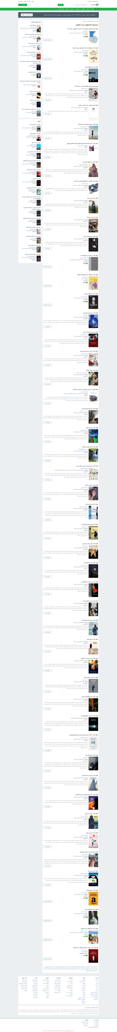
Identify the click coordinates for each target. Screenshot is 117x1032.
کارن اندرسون (84, 69)
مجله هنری (35, 996)
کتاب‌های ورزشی (33, 239)
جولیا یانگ (84, 31)
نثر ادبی (96, 990)
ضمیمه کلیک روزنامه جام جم (69, 93)
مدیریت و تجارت (24, 987)
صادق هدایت (32, 45)
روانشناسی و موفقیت (23, 983)
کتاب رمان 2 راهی (84, 438)
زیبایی (47, 985)
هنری (48, 996)
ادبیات (92, 9)
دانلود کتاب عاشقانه (64, 245)
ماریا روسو (84, 50)
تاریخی (84, 985)
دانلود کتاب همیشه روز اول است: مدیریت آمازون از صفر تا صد (82, 29)
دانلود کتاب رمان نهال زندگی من (90, 162)
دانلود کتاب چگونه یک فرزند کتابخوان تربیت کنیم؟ (85, 48)
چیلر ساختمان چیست (79, 397)
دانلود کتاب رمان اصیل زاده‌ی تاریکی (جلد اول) (87, 794)
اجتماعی (82, 951)
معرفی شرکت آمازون (90, 970)
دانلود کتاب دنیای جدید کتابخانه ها (89, 255)
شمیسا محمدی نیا (83, 164)
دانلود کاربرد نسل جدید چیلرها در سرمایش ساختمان (85, 389)
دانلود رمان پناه (79, 882)
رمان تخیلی (79, 574)
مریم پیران (84, 680)
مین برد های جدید (79, 188)
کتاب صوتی (61, 9)
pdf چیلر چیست (53, 398)
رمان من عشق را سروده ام (58, 863)
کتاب (87, 1011)
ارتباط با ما (96, 1022)
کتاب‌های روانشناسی (32, 66)
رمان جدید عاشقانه (59, 133)
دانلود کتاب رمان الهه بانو (92, 755)
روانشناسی (83, 988)
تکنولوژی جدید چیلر (62, 398)
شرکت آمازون (59, 968)
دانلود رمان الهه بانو (61, 766)
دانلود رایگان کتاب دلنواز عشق (77, 685)
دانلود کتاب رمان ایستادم (92, 504)
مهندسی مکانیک (57, 987)
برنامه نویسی (70, 985)
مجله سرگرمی (34, 985)
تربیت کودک (76, 52)
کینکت (78, 95)
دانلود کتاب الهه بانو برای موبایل (77, 762)
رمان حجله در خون (67, 339)
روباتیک (59, 990)
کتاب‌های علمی (33, 74)
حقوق (84, 996)
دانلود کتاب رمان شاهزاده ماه (91, 563)
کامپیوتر (83, 9)
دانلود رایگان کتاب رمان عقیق (50, 645)
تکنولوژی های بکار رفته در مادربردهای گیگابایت (64, 190)
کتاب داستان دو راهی (48, 437)
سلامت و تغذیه (46, 988)
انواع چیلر (77, 400)
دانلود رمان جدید (66, 132)
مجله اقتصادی (34, 987)
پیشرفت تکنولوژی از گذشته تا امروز (67, 725)
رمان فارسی (53, 435)
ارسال (74, 1013)
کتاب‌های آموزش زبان (32, 201)
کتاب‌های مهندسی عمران (79, 393)
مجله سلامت (35, 994)
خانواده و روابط (46, 983)
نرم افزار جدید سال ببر (71, 152)
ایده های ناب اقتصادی (71, 744)
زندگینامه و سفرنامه (94, 992)
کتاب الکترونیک (85, 1022)
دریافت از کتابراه (47, 40)
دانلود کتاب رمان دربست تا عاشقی (89, 658)
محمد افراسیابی (83, 737)
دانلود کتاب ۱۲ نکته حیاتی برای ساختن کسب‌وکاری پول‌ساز (83, 735)
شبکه (71, 990)
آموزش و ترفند (69, 981)
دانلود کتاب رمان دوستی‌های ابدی (90, 524)
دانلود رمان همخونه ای (81, 379)
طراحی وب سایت (69, 992)
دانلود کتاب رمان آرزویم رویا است (90, 408)
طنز (97, 987)
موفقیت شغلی (77, 71)
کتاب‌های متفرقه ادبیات (31, 221)
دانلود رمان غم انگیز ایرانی (83, 824)
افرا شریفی (84, 757)
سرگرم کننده (72, 932)
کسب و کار (82, 71)
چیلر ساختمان (68, 400)
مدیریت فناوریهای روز (72, 721)
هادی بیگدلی (32, 144)
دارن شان (33, 111)
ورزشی (47, 994)
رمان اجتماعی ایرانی (78, 513)
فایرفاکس (82, 95)
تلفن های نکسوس (69, 97)
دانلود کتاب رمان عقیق (92, 639)
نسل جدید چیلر (70, 398)
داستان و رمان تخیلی (53, 800)
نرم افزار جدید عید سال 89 (61, 152)
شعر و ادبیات (24, 980)
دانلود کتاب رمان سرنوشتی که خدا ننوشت (88, 124)
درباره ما (96, 1023)
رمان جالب (80, 437)
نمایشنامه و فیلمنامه (94, 994)
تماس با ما (20, 1)
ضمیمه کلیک (84, 88)
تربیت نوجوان (81, 52)
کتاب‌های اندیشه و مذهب (31, 145)
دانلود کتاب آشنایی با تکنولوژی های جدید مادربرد (86, 181)
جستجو (60, 5)
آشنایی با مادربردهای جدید (63, 188)
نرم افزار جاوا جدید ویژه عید (66, 151)
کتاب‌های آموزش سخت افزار (78, 185)
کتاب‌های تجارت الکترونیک (79, 739)
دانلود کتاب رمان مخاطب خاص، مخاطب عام (87, 466)
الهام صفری (84, 854)
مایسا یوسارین (84, 565)
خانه (97, 9)
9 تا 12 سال (77, 932)
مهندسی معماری (57, 983)
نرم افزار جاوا (74, 151)
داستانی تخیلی (64, 802)
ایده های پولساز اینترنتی (57, 742)
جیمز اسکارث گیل (31, 135)
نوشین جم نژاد (32, 171)
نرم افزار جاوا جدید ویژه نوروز (54, 151)
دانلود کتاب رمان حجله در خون (90, 332)
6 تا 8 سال (82, 932)
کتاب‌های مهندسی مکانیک (68, 393)
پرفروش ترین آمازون (70, 968)
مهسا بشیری (84, 487)
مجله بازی (35, 983)
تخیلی (69, 802)
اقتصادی (83, 980)
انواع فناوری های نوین (55, 725)
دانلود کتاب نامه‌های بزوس (91, 67)
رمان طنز (61, 225)
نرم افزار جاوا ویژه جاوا (80, 152)
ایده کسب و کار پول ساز (67, 742)
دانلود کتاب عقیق (59, 645)
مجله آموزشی (34, 990)
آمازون (64, 968)
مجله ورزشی (35, 988)
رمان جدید (60, 132)
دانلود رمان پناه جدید (71, 882)
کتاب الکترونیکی (77, 111)
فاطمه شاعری (84, 353)
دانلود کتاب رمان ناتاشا (92, 217)
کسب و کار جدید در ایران (76, 746)
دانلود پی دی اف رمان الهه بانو (82, 766)
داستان (96, 980)
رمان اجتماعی (85, 513)
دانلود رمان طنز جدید (73, 379)
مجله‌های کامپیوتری (80, 90)
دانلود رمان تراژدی (60, 823)
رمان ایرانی (48, 435)
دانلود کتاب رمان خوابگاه (92, 370)
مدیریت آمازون (53, 968)
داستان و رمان (24, 981)
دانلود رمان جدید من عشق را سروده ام (56, 861)
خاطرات (83, 278)
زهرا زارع (85, 315)
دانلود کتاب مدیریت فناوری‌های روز (89, 716)
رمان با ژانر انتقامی (72, 244)
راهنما (25, 1)
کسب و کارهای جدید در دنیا (78, 742)
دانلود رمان (72, 132)
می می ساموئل (84, 931)
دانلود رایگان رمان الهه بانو (71, 766)
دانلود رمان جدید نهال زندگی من (77, 169)
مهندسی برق (58, 985)
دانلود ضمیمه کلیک (59, 93)
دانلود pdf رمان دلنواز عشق (57, 685)
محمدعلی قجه (32, 247)
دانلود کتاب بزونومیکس (92, 890)
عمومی (71, 9)
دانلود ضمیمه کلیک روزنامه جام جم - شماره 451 (86, 86)
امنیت (71, 983)
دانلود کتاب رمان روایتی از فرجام (90, 447)
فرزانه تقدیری (32, 93)
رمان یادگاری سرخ (80, 607)
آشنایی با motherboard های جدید (51, 188)
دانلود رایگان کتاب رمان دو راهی (65, 437)
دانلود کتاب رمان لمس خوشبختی (90, 620)
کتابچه (67, 111)
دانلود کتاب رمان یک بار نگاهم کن (89, 582)
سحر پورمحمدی (84, 126)
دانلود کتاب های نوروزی (58, 149)
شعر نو (97, 985)
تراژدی (55, 823)
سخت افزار (70, 988)
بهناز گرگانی (84, 546)
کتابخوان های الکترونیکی (61, 967)
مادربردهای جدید (72, 188)
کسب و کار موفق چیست (65, 746)
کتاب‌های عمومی (81, 145)
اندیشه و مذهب (82, 981)
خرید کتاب (86, 1025)
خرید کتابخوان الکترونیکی (50, 967)
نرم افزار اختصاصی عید (49, 149)
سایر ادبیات (96, 999)
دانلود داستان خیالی (80, 802)
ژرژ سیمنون (32, 153)
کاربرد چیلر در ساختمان (69, 397)
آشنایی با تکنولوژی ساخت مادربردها (81, 190)
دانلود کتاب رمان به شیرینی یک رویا (89, 351)
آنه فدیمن (85, 277)
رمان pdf (51, 204)
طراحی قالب (63, 111)
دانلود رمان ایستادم (80, 515)
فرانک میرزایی (84, 816)
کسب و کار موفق (84, 746)
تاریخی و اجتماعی (23, 985)
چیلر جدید (81, 398)
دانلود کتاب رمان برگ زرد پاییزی (90, 543)
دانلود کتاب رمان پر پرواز (92, 833)
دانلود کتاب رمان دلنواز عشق (91, 677)
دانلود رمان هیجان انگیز (78, 800)
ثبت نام (28, 1)
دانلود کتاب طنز (56, 225)
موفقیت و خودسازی (80, 33)
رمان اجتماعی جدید (53, 169)
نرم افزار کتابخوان (57, 111)
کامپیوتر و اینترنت (69, 996)
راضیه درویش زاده (83, 506)
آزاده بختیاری (84, 334)
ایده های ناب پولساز (63, 744)
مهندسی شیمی (57, 988)
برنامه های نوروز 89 (67, 149)
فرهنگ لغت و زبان (94, 996)
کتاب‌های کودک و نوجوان (31, 28)
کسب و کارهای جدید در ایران (82, 744)
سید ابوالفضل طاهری (82, 449)
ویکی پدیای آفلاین (51, 93)
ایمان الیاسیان (84, 392)
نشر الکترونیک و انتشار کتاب (92, 1)
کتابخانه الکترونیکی (80, 259)
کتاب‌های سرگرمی (32, 258)
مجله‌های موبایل (73, 90)
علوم (88, 9)
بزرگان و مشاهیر (46, 980)
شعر (97, 983)
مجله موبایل (35, 981)
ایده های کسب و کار (49, 744)
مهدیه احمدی (84, 835)
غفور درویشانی (84, 430)
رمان (75, 132)
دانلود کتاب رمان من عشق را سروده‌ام (89, 852)
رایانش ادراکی (85, 97)
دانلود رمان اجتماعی (48, 512)
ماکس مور (33, 27)
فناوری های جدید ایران (79, 723)
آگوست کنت (32, 54)
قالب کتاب (72, 111)
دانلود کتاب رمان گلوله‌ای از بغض (90, 697)
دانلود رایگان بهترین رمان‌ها (31, 94)
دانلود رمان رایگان (80, 132)
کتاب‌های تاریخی (33, 55)
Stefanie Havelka (83, 258)
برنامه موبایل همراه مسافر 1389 (77, 149)
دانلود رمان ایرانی (82, 133)
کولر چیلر (73, 400)
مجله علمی (35, 992)
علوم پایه (83, 1001)
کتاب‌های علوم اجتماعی (24, 55)
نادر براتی (33, 126)
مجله (67, 9)
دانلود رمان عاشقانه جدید (50, 133)
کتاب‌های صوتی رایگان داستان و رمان (29, 37)
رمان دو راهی (55, 437)
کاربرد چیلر (82, 400)
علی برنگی (33, 102)
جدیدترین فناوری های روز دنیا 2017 (68, 723)
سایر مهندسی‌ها (57, 992)
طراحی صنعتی (57, 980)
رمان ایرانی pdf (49, 132)
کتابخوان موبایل (51, 111)
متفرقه (47, 997)
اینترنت (71, 980)
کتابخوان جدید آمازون (77, 97)
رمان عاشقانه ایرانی (59, 435)
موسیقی (47, 992)
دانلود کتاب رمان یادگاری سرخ (90, 601)
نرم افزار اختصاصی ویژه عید (82, 151)
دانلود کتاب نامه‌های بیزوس (91, 294)
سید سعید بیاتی (83, 411)
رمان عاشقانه (79, 135)
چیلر (57, 398)
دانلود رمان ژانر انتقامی (80, 244)
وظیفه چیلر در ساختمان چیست (58, 397)
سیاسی (83, 992)
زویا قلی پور (33, 180)
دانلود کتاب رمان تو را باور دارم (90, 313)
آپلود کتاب (23, 5)
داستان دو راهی (75, 437)
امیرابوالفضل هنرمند (31, 256)
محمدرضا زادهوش (31, 189)
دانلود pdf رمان (55, 132)
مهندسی (77, 9)
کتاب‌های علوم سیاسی (68, 470)
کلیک (76, 93)
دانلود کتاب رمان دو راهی (92, 428)
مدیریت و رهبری (73, 33)
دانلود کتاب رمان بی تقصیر (91, 485)
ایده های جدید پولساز (48, 742)
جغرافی (83, 987)
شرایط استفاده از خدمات (93, 1027)
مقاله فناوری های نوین (57, 721)
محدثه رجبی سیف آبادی (82, 372)
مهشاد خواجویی (83, 873)
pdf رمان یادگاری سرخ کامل (63, 607)
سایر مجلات (35, 997)
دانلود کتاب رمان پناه (93, 871)
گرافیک (71, 994)
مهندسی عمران (57, 981)
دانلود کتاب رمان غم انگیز (48, 823)
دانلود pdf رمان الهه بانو (49, 764)
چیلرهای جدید (76, 398)
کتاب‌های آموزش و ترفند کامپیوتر (29, 84)
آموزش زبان (96, 997)
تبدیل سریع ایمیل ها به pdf (70, 95)
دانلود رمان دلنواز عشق (67, 685)
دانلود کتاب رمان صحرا (92, 198)
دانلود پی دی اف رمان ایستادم (58, 513)
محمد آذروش (32, 200)
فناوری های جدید (56, 723)
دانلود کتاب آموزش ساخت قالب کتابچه (88, 105)
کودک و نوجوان (46, 990)
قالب (82, 111)
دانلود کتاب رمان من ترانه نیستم (90, 775)
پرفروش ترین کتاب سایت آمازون (81, 968)
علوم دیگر (83, 1003)
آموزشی (25, 990)
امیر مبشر (33, 238)
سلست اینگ (84, 950)
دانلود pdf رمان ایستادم (69, 513)
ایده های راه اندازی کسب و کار (54, 746)
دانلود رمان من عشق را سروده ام (69, 863)
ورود (32, 1)
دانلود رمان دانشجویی (53, 378)
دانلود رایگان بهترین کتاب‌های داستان (29, 127)
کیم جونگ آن (32, 229)
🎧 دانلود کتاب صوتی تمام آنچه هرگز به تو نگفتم (85, 948)
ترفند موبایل (62, 95)
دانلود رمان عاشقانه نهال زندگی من (64, 169)
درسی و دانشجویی (81, 997)
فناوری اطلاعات (80, 721)
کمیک (97, 988)
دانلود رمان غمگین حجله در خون (77, 339)
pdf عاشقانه (76, 133)
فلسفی (84, 994)
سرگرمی (47, 987)
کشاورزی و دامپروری (81, 999)
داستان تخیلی (73, 802)
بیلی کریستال (32, 36)
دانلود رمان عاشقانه (58, 205)
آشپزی (47, 981)
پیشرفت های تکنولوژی (78, 725)
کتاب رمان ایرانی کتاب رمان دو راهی (73, 438)
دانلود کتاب (47, 100)
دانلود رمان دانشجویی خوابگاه (62, 379)
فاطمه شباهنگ (84, 468)
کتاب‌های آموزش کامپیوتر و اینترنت (77, 718)
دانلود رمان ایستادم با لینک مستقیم (61, 515)
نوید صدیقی (84, 183)
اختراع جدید (57, 95)
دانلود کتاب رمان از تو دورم (91, 814)
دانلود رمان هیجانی (67, 645)
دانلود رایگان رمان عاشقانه (69, 133)
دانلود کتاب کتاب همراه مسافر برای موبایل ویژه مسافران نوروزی (82, 143)
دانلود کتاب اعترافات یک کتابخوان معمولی (87, 275)
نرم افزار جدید (52, 152)
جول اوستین (32, 65)
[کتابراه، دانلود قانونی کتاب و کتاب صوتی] (85, 37)
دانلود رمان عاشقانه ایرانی (79, 207)
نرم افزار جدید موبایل (82, 154)
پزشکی (84, 983)
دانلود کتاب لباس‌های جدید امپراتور (89, 928)
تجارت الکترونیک (72, 259)
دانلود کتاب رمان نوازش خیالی (90, 236)
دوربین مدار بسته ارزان (50, 95)
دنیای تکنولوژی (65, 721)
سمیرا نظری (84, 527)
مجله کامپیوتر (34, 980)
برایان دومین (84, 892)
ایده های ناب (55, 744)
